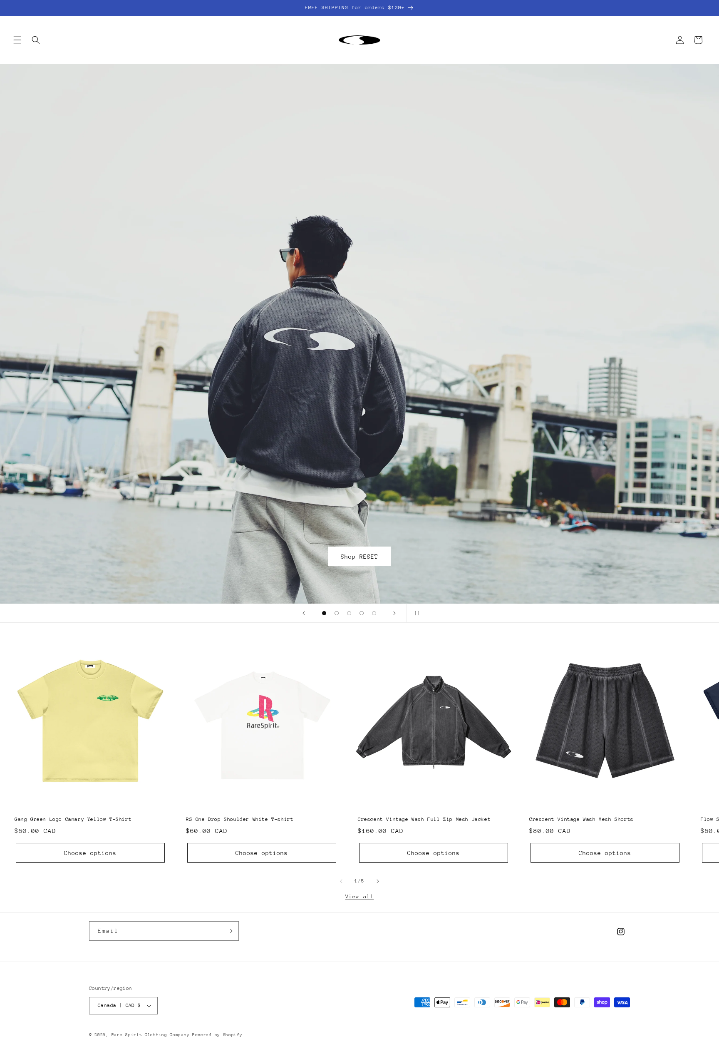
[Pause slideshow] (415, 613)
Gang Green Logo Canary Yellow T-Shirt (73, 814)
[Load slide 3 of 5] (349, 613)
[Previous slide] (304, 613)
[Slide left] (341, 881)
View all (359, 896)
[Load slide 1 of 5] (324, 613)
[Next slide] (394, 613)
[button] (17, 40)
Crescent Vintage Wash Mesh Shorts (581, 814)
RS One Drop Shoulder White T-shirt (239, 814)
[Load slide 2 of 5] (336, 613)
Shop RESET (359, 556)
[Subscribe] (229, 931)
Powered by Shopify (217, 1034)
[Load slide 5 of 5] (374, 613)
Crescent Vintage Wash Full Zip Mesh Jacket (424, 814)
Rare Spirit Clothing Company (152, 1034)
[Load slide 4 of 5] (361, 613)
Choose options (90, 848)
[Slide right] (378, 881)
